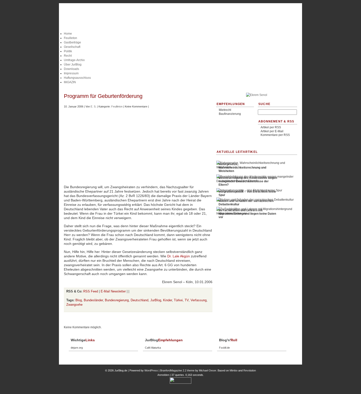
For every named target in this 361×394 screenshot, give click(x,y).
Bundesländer (93, 300)
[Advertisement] (180, 86)
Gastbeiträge (72, 42)
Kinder (167, 300)
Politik (68, 51)
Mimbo (233, 370)
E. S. (93, 106)
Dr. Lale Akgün (178, 256)
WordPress (151, 370)
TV (187, 300)
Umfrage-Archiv (74, 60)
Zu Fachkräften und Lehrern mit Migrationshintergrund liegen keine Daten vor (247, 214)
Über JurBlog (73, 64)
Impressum (71, 73)
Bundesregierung (117, 300)
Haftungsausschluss (77, 77)
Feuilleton (70, 38)
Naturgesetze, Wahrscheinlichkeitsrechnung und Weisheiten (242, 167)
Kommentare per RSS (275, 135)
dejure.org (77, 347)
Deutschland (139, 300)
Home (68, 33)
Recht (68, 55)
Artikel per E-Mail (272, 131)
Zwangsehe (74, 304)
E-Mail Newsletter (113, 291)
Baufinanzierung (230, 114)
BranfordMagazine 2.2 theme (177, 370)
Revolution (249, 370)
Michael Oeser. (208, 370)
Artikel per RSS (271, 127)
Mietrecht (225, 110)
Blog (78, 300)
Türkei (178, 300)
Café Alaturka (153, 347)
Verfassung (199, 300)
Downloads (71, 69)
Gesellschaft (72, 47)
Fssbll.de (224, 347)
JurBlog (155, 300)
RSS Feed (90, 291)
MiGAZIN (70, 82)
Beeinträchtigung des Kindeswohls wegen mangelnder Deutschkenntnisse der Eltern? (248, 181)
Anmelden (163, 374)
